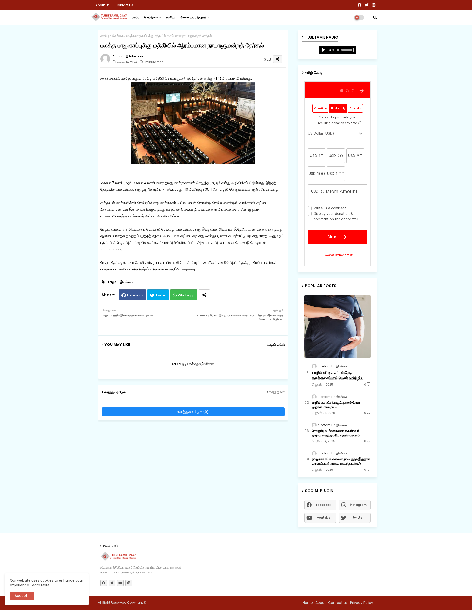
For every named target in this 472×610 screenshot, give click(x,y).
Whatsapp (186, 295)
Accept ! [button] (22, 595)
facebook (323, 505)
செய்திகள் (151, 17)
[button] (375, 17)
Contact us (124, 5)
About (320, 602)
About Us (102, 5)
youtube (323, 518)
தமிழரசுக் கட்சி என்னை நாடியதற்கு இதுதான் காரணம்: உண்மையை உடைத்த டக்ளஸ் (341, 461)
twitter (358, 518)
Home (308, 602)
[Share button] (204, 294)
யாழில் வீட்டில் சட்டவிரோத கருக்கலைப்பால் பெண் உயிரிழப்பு (337, 375)
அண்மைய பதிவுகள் (193, 17)
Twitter (161, 295)
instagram (358, 505)
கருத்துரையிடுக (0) (193, 411)
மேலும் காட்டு (276, 344)
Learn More (40, 585)
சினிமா (171, 17)
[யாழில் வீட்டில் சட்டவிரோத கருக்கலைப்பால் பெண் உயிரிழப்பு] (337, 326)
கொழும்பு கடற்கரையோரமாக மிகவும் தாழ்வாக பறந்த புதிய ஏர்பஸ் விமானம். (336, 433)
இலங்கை (118, 35)
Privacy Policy (361, 602)
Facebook (135, 295)
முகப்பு (135, 17)
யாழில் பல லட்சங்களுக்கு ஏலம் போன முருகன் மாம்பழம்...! (336, 404)
